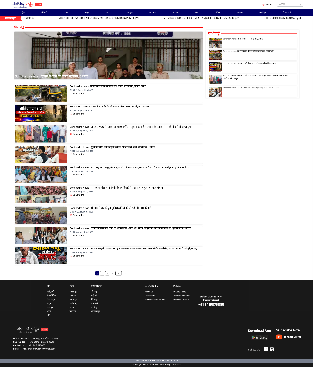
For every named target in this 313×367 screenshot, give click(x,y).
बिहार (72, 308)
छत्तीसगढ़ (73, 304)
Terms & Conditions (181, 296)
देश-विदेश (51, 300)
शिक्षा (49, 311)
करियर (176, 13)
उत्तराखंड (73, 296)
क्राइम (87, 13)
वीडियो (44, 13)
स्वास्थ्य (240, 13)
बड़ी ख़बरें (50, 292)
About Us (149, 292)
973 (118, 273)
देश (107, 13)
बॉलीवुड (262, 13)
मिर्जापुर (94, 300)
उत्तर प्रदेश (74, 292)
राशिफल (152, 13)
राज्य (66, 13)
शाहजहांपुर (95, 311)
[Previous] (92, 273)
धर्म (196, 13)
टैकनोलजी (287, 13)
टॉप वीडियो (51, 296)
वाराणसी (95, 304)
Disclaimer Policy (181, 300)
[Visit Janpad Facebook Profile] (266, 349)
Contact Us (150, 296)
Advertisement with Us (155, 300)
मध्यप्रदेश (74, 300)
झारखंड (73, 311)
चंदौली (94, 296)
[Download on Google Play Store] (259, 337)
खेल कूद (129, 13)
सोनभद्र (94, 292)
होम (23, 13)
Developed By (156, 361)
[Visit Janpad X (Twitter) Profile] (272, 349)
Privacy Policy (179, 292)
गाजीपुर (94, 308)
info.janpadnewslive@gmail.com (38, 349)
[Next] (125, 273)
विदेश (217, 13)
